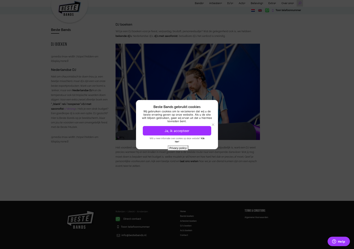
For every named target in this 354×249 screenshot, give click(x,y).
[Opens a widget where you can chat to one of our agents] (338, 242)
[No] (213, 125)
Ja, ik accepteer (177, 131)
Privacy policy (178, 148)
